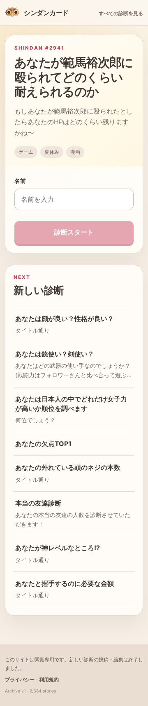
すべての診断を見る (121, 13)
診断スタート (74, 232)
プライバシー (20, 679)
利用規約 (49, 679)
